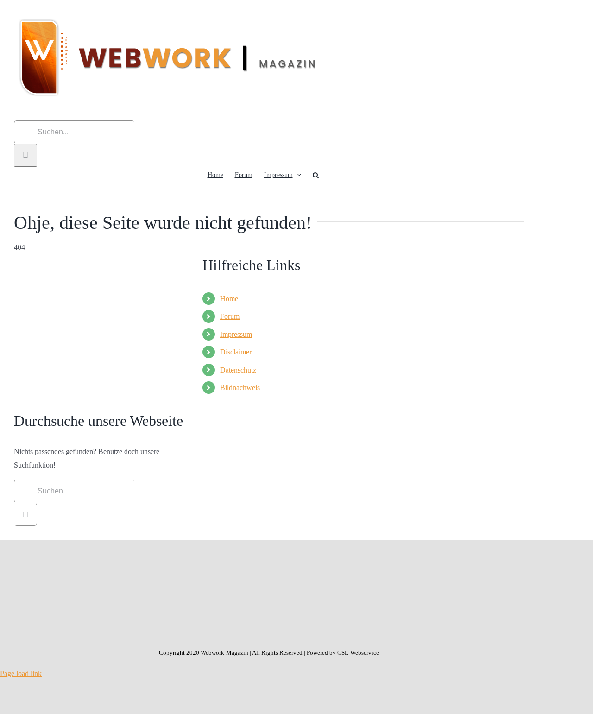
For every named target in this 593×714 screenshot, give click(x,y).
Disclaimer (236, 352)
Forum (230, 316)
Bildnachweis (240, 388)
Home (229, 299)
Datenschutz (238, 370)
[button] (316, 175)
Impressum (236, 334)
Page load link (21, 673)
